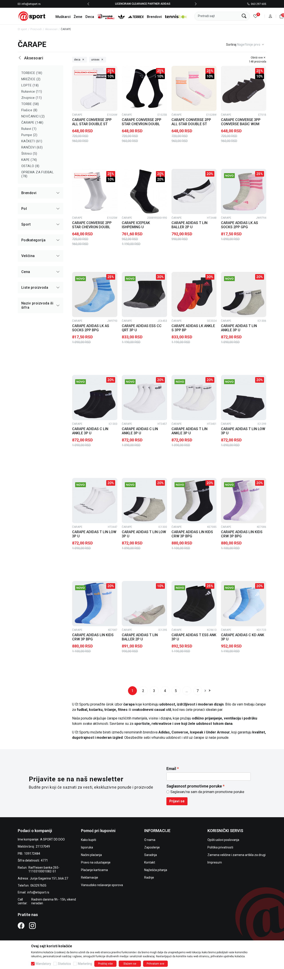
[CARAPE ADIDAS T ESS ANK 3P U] (194, 603)
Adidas (164, 732)
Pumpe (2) (29, 135)
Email (171, 768)
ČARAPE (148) (32, 123)
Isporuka (87, 847)
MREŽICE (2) (31, 79)
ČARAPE (77, 114)
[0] (255, 16)
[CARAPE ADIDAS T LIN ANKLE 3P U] (243, 294)
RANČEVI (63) (32, 147)
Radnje (149, 877)
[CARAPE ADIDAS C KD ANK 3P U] (243, 603)
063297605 (38, 885)
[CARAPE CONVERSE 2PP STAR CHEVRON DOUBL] (144, 88)
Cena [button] (25, 272)
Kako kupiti (88, 840)
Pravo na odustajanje (95, 862)
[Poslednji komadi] (85, 72)
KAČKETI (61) (31, 141)
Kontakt (149, 862)
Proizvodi (36, 29)
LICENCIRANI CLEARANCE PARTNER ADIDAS (142, 3)
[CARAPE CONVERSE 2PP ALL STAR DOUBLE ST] (94, 88)
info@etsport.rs (31, 4)
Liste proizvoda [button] (34, 287)
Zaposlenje (152, 847)
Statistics (64, 963)
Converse (180, 732)
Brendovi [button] (29, 193)
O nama (149, 840)
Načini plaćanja (91, 855)
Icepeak (197, 732)
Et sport (22, 29)
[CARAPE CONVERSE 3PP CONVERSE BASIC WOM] (243, 88)
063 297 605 (258, 4)
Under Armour (218, 732)
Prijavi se (177, 801)
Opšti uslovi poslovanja (223, 840)
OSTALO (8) (30, 166)
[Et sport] (32, 16)
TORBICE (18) (31, 73)
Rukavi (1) (29, 129)
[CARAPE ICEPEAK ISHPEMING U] (144, 191)
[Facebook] (21, 925)
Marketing (85, 963)
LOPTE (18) (30, 85)
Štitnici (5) (29, 154)
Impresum (214, 862)
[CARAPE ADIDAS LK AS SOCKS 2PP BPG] (94, 294)
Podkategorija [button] (33, 240)
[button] (270, 16)
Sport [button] (26, 224)
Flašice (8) (29, 110)
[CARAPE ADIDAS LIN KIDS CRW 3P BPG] (194, 500)
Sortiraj (231, 44)
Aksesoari (51, 29)
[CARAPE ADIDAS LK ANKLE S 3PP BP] (194, 294)
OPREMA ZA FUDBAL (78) (37, 174)
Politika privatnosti (220, 847)
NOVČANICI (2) (33, 116)
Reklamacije (89, 877)
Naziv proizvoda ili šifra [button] (37, 305)
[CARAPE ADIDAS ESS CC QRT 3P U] (144, 294)
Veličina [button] (28, 256)
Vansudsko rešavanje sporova (102, 885)
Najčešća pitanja (155, 870)
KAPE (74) (29, 160)
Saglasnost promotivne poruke (194, 786)
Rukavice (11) (31, 92)
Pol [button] (24, 209)
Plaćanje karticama (94, 870)
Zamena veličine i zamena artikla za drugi (236, 855)
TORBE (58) (30, 104)
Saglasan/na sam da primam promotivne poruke (207, 792)
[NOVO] (234, 175)
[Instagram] (32, 925)
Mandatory (43, 963)
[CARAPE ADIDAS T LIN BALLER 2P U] (194, 191)
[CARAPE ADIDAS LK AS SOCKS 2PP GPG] (243, 191)
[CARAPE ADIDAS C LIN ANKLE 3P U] (94, 397)
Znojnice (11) (31, 98)
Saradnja (150, 855)
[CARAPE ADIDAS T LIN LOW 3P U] (243, 397)
